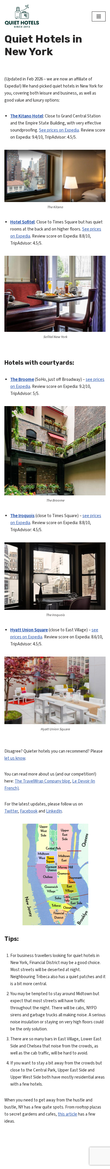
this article (67, 1114)
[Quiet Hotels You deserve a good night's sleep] (22, 16)
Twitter (11, 811)
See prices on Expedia (59, 130)
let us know (14, 758)
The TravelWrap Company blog (42, 781)
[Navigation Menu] (99, 16)
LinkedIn (54, 811)
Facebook (29, 811)
